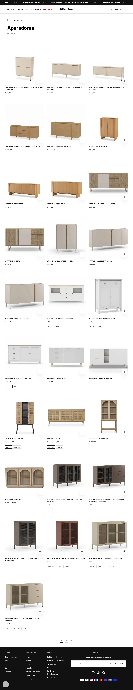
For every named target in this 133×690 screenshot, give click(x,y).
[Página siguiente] (71, 640)
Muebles (29, 668)
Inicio (9, 20)
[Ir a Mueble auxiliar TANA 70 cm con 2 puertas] (66, 535)
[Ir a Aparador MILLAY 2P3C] (24, 238)
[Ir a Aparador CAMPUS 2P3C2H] (108, 356)
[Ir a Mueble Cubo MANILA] (24, 416)
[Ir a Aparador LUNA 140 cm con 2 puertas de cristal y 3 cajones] (108, 476)
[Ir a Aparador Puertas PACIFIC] (66, 124)
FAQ (6, 664)
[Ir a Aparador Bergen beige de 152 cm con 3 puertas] (66, 65)
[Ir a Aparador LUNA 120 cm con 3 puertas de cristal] (66, 476)
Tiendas (8, 672)
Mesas (28, 660)
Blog (6, 660)
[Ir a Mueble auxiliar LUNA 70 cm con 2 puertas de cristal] (24, 535)
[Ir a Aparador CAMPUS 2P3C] (66, 356)
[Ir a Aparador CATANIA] (24, 476)
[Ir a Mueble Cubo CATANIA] (108, 416)
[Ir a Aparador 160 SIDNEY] (66, 181)
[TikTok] (98, 672)
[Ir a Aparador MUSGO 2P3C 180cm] (66, 295)
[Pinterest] (103, 672)
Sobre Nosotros (11, 657)
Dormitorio (30, 675)
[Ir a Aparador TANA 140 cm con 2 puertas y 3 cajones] (24, 596)
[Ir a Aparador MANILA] (66, 416)
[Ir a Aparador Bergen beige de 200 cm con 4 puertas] (108, 65)
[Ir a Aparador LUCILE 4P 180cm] (108, 238)
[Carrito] (126, 9)
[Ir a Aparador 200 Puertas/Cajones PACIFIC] (24, 124)
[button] (121, 9)
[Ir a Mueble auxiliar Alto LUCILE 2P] (66, 238)
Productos (9, 9)
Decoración (30, 679)
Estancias (22, 9)
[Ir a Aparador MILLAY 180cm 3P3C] (108, 181)
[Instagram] (93, 672)
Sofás (28, 664)
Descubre (35, 9)
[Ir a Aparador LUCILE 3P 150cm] (24, 295)
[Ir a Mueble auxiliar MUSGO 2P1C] (108, 295)
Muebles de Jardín (33, 672)
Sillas (28, 657)
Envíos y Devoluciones (52, 672)
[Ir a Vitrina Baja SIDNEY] (108, 124)
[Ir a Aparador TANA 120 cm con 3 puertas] (108, 535)
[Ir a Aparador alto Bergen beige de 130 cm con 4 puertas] (24, 65)
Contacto (8, 668)
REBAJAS (46, 9)
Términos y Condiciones (52, 665)
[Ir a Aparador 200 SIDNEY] (24, 181)
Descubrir (37, 2)
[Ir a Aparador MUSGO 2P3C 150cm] (24, 356)
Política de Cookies (54, 657)
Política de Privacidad (55, 660)
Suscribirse (117, 664)
